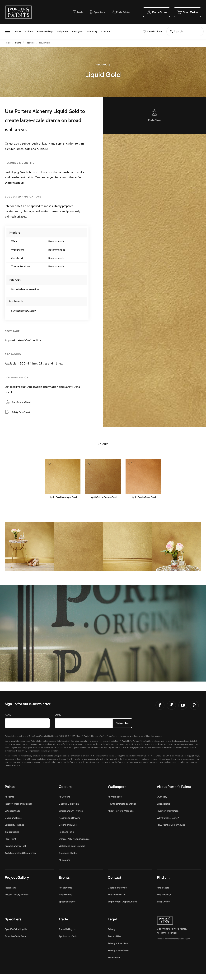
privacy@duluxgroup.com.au (185, 762)
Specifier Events (67, 901)
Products (30, 43)
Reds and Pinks (66, 831)
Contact (105, 31)
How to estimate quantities (122, 803)
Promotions (114, 957)
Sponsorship (163, 803)
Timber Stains (12, 831)
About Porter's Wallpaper (121, 810)
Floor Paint (10, 838)
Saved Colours (154, 31)
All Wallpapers (115, 796)
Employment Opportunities (122, 901)
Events (64, 877)
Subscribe (122, 723)
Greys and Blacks (68, 853)
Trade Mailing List (67, 929)
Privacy (112, 929)
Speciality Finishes (14, 824)
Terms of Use (114, 936)
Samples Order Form (16, 936)
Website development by (173, 938)
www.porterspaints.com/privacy (67, 756)
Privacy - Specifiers (118, 943)
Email (58, 715)
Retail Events (65, 887)
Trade (63, 919)
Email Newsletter (117, 894)
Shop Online (163, 901)
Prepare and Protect (15, 846)
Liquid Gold (44, 43)
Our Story (92, 31)
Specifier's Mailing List (16, 929)
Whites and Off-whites (71, 810)
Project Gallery (45, 31)
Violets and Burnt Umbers (72, 846)
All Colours (64, 796)
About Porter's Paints (174, 786)
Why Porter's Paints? (168, 817)
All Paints (9, 796)
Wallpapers (62, 31)
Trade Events (65, 894)
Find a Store (163, 887)
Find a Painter (164, 894)
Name (8, 715)
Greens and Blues (68, 824)
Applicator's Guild (68, 936)
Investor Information (167, 810)
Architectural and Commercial (20, 853)
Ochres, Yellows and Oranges (74, 838)
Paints (18, 31)
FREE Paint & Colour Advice (171, 824)
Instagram (77, 31)
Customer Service (117, 887)
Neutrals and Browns (69, 817)
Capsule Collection (69, 803)
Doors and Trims (13, 817)
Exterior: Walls (12, 810)
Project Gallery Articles (16, 894)
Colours (29, 31)
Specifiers (13, 919)
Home (7, 43)
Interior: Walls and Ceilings (18, 803)
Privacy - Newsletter (118, 950)
